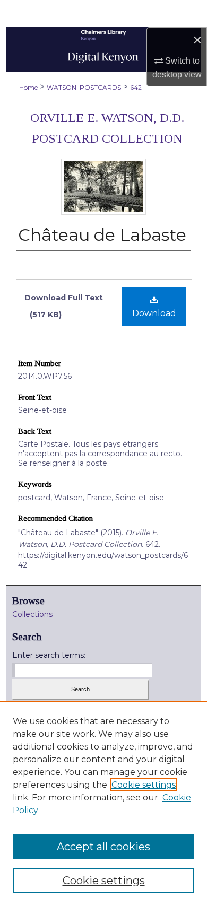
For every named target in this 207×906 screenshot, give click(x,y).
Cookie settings (143, 785)
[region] (103, 803)
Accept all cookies (103, 846)
